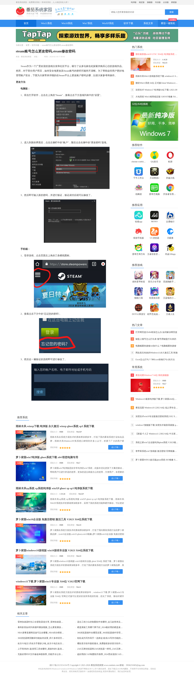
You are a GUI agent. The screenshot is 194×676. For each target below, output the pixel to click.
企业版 (166, 2)
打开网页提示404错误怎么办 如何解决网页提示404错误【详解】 (154, 332)
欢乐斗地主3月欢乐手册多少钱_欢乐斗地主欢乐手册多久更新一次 (48, 643)
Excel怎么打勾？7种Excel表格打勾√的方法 (153, 359)
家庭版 (174, 2)
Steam (24, 66)
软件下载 (128, 23)
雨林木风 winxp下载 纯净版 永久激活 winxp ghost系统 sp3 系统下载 (55, 426)
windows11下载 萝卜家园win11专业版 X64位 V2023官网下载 (50, 581)
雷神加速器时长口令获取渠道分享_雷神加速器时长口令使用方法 (48, 622)
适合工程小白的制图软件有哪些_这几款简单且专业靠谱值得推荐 (107, 622)
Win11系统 (46, 23)
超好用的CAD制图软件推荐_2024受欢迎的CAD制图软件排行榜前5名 (109, 654)
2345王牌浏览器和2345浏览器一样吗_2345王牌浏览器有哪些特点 (107, 649)
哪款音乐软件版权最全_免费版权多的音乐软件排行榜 (102, 643)
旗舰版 (150, 2)
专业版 (158, 2)
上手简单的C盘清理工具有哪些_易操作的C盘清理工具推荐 (45, 649)
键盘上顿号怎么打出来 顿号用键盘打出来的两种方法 (154, 339)
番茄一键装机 (168, 23)
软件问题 (35, 45)
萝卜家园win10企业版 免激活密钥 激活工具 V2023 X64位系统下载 (54, 519)
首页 (26, 23)
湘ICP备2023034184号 (59, 665)
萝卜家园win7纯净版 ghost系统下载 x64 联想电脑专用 (47, 457)
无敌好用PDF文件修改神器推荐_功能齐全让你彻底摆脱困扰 (45, 654)
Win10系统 (67, 23)
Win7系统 (87, 23)
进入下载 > (115, 447)
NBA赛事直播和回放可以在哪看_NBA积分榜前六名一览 (44, 633)
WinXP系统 (108, 23)
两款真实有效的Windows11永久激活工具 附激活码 (155, 353)
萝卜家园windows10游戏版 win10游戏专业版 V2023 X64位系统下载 (54, 550)
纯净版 (133, 2)
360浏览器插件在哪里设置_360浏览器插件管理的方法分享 (104, 633)
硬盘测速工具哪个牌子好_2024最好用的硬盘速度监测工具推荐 (106, 627)
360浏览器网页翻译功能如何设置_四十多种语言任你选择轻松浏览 (48, 638)
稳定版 (142, 2)
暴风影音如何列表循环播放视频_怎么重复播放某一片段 (43, 627)
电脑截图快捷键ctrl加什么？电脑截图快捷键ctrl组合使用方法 (154, 346)
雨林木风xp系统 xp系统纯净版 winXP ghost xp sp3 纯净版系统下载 (54, 488)
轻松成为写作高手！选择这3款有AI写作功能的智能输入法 (104, 638)
